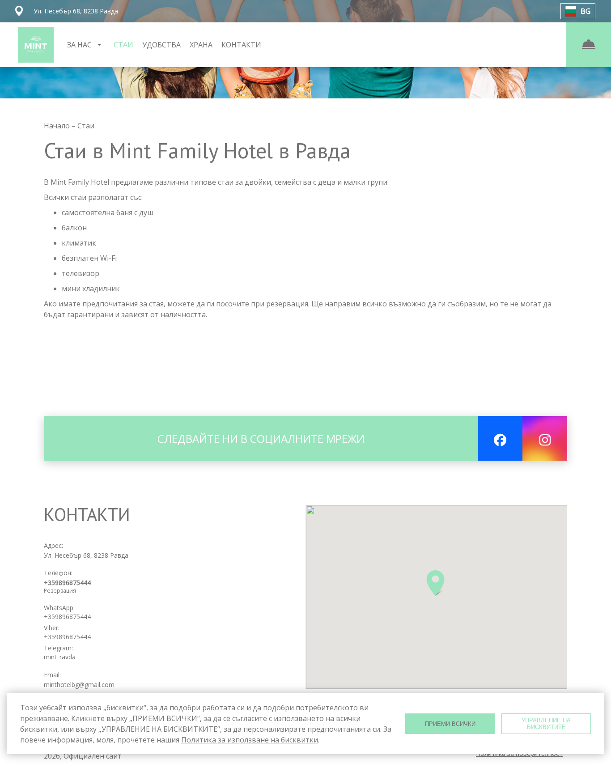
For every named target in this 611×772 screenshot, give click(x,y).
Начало (58, 126)
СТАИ (123, 45)
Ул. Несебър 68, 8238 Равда (86, 555)
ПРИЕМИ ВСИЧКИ (450, 724)
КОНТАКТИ (241, 45)
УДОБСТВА (161, 45)
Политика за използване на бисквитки (249, 740)
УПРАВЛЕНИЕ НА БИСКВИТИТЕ (546, 723)
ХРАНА (201, 45)
